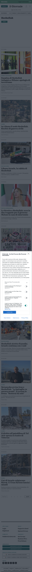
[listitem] (16, 282)
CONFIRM (10, 312)
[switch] (26, 286)
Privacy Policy (24, 317)
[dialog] (16, 286)
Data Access (16, 317)
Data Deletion (7, 317)
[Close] (28, 254)
